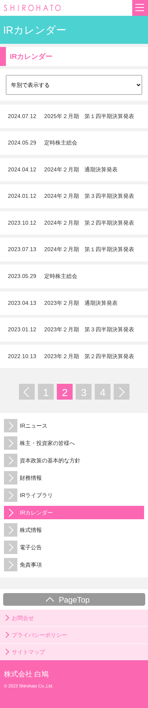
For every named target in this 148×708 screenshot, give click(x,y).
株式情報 (31, 530)
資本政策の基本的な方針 (50, 460)
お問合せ (23, 618)
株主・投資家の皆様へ (47, 443)
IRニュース (33, 426)
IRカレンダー (36, 512)
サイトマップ (28, 652)
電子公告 (31, 547)
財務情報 (31, 478)
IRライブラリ (36, 495)
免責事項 (31, 565)
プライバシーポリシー (39, 635)
